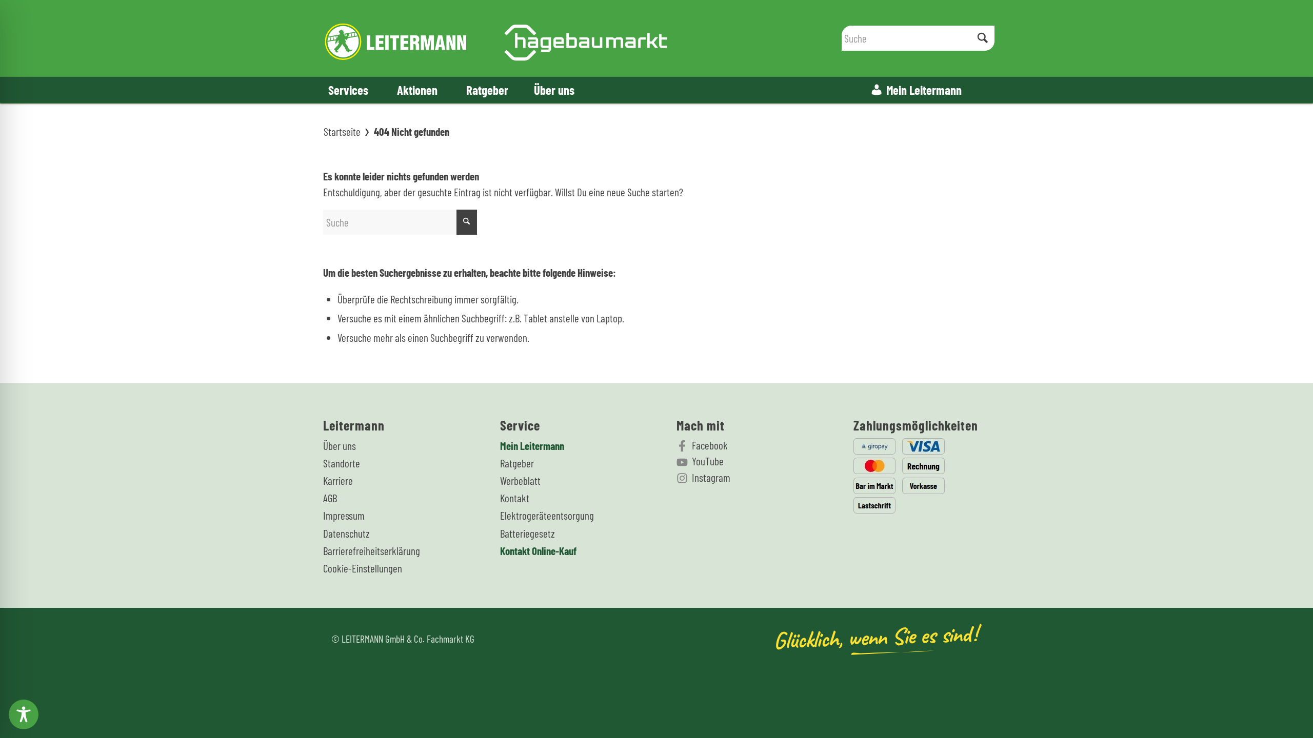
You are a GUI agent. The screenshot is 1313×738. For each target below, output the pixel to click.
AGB (330, 497)
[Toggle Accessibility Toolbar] (23, 714)
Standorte (341, 463)
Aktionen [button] (417, 89)
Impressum (344, 515)
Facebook (710, 445)
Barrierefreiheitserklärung (371, 550)
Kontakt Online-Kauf (538, 550)
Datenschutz (346, 533)
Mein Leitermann (924, 89)
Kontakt (514, 497)
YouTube (708, 461)
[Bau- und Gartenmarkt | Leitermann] (496, 38)
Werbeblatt (520, 480)
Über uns (554, 89)
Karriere (338, 480)
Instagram (711, 477)
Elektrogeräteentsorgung (547, 515)
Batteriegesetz (527, 533)
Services (348, 89)
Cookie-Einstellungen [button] (362, 568)
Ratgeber (487, 89)
